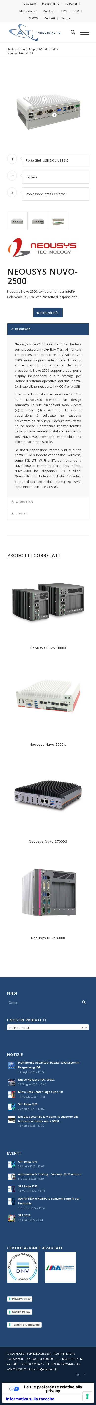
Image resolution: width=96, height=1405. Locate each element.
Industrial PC (50, 3)
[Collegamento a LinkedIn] (77, 1374)
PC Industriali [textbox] (46, 1028)
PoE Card (49, 11)
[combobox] (48, 1027)
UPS (64, 11)
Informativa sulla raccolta (30, 1398)
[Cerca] (70, 32)
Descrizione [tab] (22, 329)
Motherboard (28, 11)
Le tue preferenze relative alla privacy (53, 1388)
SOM (76, 11)
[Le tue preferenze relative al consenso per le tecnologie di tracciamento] (87, 1396)
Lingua (65, 18)
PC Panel (71, 3)
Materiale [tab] (21, 513)
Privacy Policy (21, 1298)
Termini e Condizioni (26, 1324)
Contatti (49, 18)
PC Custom (29, 3)
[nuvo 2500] (17, 221)
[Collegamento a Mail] (85, 1374)
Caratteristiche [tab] (24, 501)
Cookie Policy (21, 1312)
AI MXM (33, 18)
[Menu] (82, 32)
